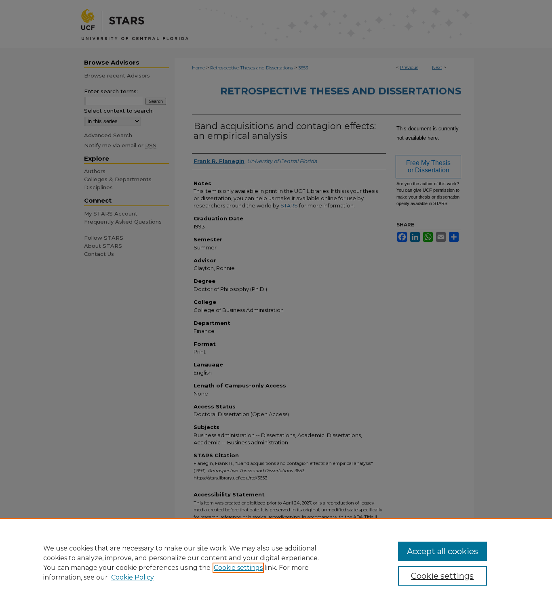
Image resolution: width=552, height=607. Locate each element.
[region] (276, 562)
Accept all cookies (442, 551)
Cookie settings (238, 567)
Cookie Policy (132, 577)
